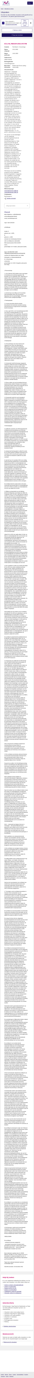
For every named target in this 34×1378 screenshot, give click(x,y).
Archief (7, 1376)
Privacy (10, 1374)
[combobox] (17, 206)
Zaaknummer (7, 57)
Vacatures (3, 1376)
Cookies (14, 1374)
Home (2, 8)
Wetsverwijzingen (9, 188)
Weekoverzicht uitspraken (10, 1342)
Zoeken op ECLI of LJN (10, 1288)
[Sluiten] (31, 23)
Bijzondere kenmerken (7, 66)
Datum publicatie (7, 54)
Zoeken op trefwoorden (10, 1286)
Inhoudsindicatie (8, 69)
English (2, 1374)
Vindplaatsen (7, 194)
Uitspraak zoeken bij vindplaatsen (12, 1293)
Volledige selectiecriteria (10, 1326)
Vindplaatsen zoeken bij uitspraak (12, 1291)
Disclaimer (11, 1376)
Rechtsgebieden (8, 61)
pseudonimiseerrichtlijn (11, 24)
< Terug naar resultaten (17, 35)
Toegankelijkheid (20, 1374)
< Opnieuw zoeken (17, 30)
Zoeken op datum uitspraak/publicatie (13, 1285)
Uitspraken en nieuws (9, 8)
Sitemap (6, 1374)
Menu (29, 3)
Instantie (6, 47)
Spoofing (26, 1374)
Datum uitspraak (6, 50)
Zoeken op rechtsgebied (10, 1289)
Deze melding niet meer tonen (24, 23)
